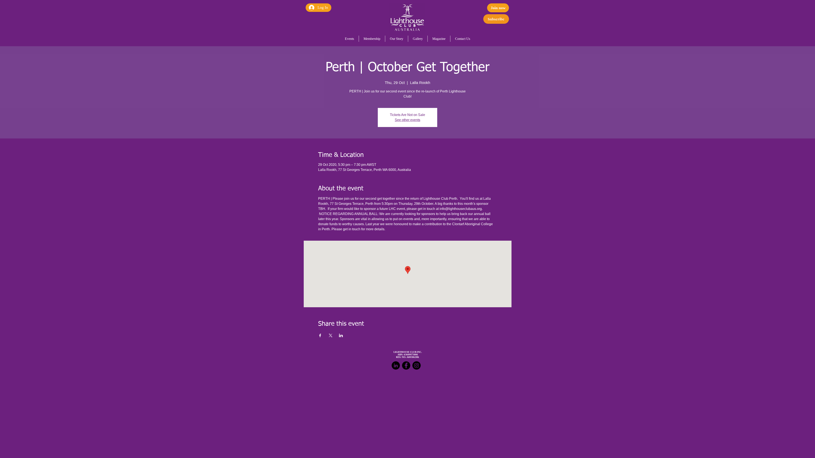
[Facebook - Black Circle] (406, 365)
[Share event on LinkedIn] (341, 335)
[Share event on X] (331, 335)
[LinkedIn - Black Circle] (396, 365)
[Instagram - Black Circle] (416, 365)
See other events (407, 120)
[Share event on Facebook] (320, 335)
